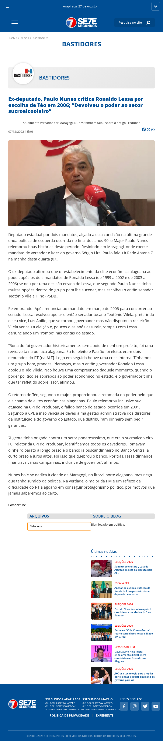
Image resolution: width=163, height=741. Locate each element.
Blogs (25, 38)
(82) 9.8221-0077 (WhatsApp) (97, 702)
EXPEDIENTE (105, 715)
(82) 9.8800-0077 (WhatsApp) (60, 702)
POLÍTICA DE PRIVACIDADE (69, 715)
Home (13, 38)
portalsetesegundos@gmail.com (62, 709)
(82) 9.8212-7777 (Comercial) (60, 706)
